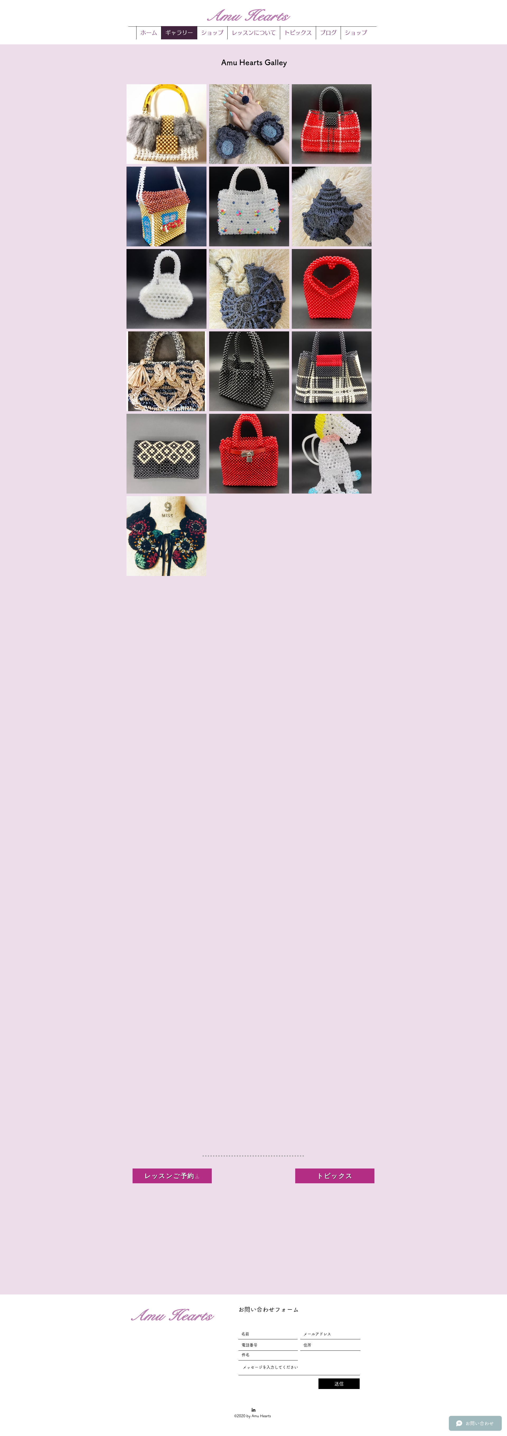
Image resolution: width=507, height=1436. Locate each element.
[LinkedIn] (253, 1409)
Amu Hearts (247, 16)
